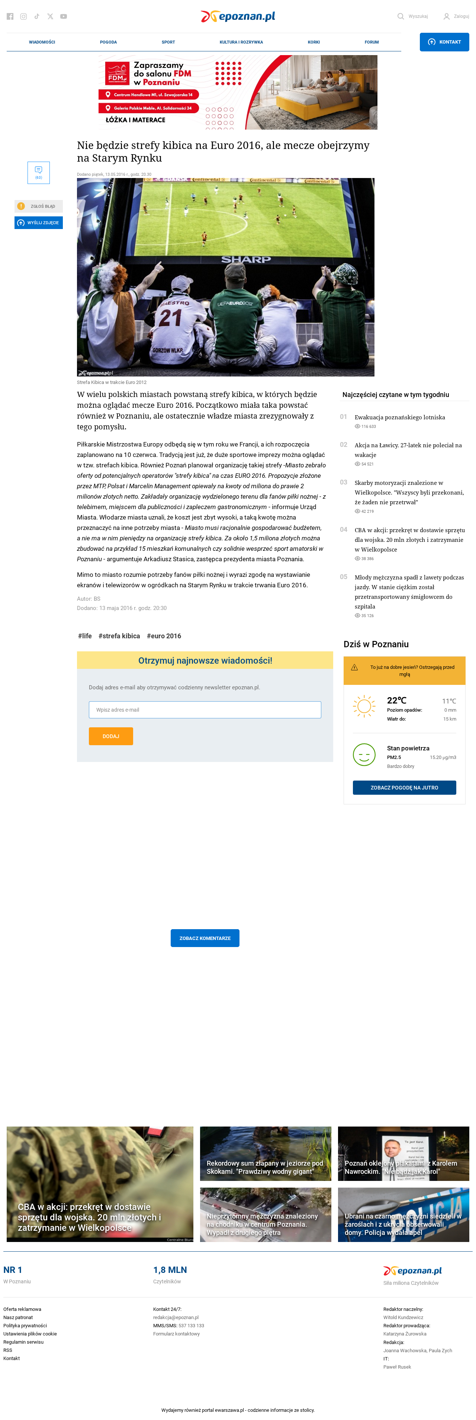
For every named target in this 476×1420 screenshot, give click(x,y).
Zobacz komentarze (205, 938)
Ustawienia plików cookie (30, 1334)
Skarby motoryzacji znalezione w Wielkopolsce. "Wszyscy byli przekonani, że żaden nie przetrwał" (409, 492)
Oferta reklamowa (22, 1309)
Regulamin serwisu (23, 1342)
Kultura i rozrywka (241, 42)
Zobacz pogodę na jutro (404, 787)
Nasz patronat (18, 1317)
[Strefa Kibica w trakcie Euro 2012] (205, 277)
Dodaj (111, 736)
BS (97, 598)
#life (85, 636)
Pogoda (108, 42)
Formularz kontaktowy (176, 1334)
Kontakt (450, 42)
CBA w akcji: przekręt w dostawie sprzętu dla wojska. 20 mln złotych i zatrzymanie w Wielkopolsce (410, 539)
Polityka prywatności (25, 1325)
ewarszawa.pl (229, 1410)
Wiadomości (42, 42)
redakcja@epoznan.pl (176, 1317)
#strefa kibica (119, 636)
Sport (168, 42)
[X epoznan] (50, 16)
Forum (372, 42)
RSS (7, 1350)
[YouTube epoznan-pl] (63, 16)
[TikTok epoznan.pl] (36, 16)
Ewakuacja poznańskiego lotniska (400, 417)
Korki (314, 42)
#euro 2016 (164, 636)
